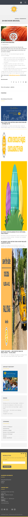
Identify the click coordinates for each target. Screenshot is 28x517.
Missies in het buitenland (9, 432)
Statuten (2, 482)
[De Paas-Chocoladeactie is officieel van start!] (14, 180)
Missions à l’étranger (8, 434)
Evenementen (23, 18)
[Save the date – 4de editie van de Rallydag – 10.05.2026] (14, 299)
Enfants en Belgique (7, 426)
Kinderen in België (7, 430)
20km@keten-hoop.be (14, 75)
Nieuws (4, 436)
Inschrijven (7, 466)
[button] (25, 2)
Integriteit (3, 481)
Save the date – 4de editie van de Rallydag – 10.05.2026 (12, 352)
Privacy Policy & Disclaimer (6, 479)
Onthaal (17, 18)
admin (12, 87)
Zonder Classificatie (7, 437)
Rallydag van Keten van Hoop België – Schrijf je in (13, 123)
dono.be (18, 68)
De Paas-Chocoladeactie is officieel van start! (13, 232)
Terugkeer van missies (8, 413)
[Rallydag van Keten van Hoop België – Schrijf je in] (14, 113)
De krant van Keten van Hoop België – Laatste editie (14, 242)
